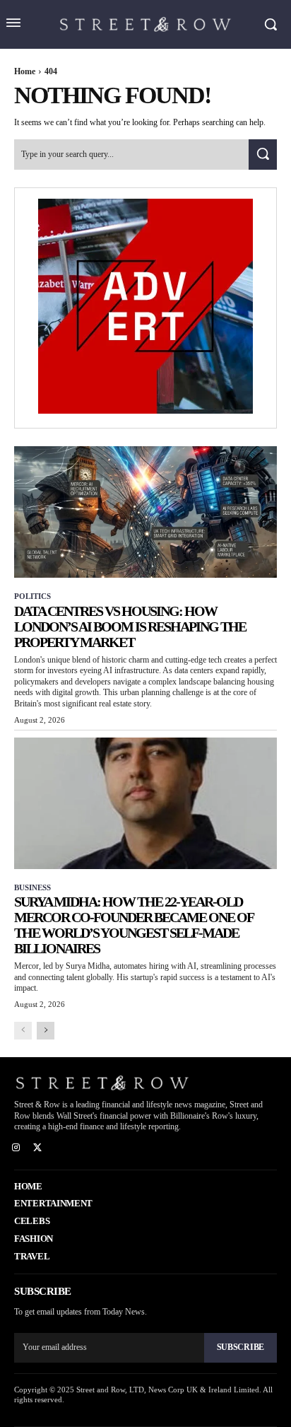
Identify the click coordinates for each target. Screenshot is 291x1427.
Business (32, 887)
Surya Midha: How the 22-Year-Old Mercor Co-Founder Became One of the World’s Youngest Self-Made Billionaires (134, 925)
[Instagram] (15, 1148)
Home (24, 71)
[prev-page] (23, 1030)
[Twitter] (37, 1148)
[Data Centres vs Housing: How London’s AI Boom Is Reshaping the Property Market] (145, 512)
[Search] (263, 154)
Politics (32, 596)
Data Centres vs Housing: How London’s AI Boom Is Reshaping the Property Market (130, 626)
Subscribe (240, 1347)
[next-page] (45, 1030)
